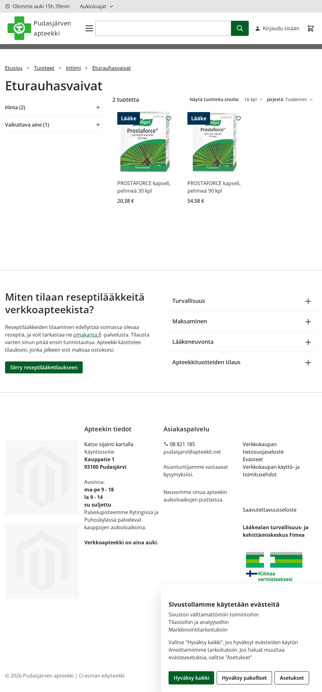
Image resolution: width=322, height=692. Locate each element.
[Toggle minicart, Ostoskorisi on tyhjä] (311, 28)
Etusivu (13, 68)
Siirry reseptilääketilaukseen (44, 367)
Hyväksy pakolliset (244, 677)
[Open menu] (89, 28)
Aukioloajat (93, 6)
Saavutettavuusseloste (270, 509)
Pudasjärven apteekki (52, 28)
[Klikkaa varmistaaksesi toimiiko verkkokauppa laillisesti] (280, 575)
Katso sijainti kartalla (108, 444)
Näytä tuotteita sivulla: (215, 99)
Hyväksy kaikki (191, 677)
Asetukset (292, 677)
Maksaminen (189, 321)
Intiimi (73, 68)
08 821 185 (182, 444)
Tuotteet (44, 68)
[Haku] (240, 28)
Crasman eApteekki (102, 675)
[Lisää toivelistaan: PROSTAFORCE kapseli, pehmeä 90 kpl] (238, 118)
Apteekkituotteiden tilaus (206, 362)
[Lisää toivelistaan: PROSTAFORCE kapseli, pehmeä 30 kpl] (168, 118)
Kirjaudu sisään (281, 28)
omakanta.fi (87, 334)
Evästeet (253, 459)
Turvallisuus (188, 300)
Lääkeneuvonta (193, 341)
